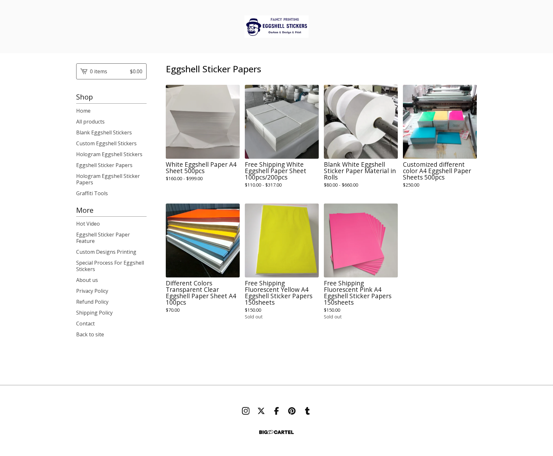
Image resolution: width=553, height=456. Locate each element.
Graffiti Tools (92, 193)
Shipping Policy (94, 312)
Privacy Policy (92, 290)
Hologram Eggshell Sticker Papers (108, 179)
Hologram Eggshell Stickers (109, 154)
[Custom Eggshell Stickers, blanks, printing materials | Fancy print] (276, 26)
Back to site (90, 334)
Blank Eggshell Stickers (104, 132)
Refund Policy (92, 301)
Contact (85, 323)
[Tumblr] (307, 410)
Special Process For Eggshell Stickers (110, 266)
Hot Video (88, 223)
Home (83, 110)
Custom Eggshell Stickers (106, 143)
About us (87, 280)
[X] (261, 410)
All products (90, 121)
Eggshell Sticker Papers (104, 165)
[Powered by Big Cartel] (276, 432)
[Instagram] (245, 410)
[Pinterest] (291, 410)
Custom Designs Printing (106, 251)
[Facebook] (276, 410)
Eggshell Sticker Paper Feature (103, 237)
